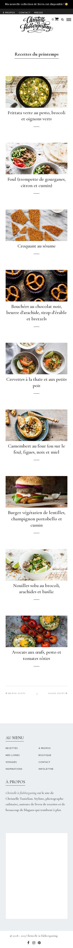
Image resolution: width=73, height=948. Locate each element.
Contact (25, 13)
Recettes (12, 748)
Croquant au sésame (37, 246)
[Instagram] (33, 943)
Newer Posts (16, 693)
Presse (38, 13)
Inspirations (14, 769)
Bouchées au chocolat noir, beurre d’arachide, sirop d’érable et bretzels (36, 312)
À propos (9, 13)
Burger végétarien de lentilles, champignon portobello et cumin (36, 519)
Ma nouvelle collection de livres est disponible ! (34, 4)
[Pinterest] (39, 943)
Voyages (11, 762)
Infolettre (46, 769)
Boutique (45, 755)
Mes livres (13, 755)
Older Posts (56, 693)
